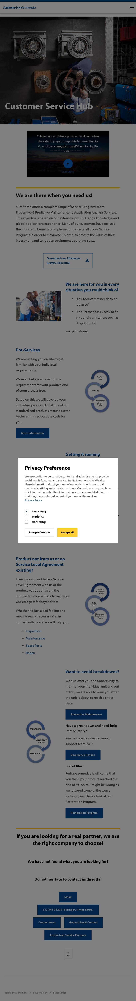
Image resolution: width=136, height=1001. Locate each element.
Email (67, 896)
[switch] (132, 7)
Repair (30, 653)
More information (32, 433)
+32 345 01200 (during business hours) (68, 909)
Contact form (47, 922)
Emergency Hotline (83, 754)
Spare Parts (34, 645)
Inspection (33, 631)
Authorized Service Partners (68, 935)
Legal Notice (59, 992)
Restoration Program (84, 812)
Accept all (67, 532)
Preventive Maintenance (86, 714)
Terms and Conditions (16, 992)
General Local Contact (83, 922)
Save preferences (39, 532)
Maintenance (35, 638)
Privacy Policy (33, 500)
